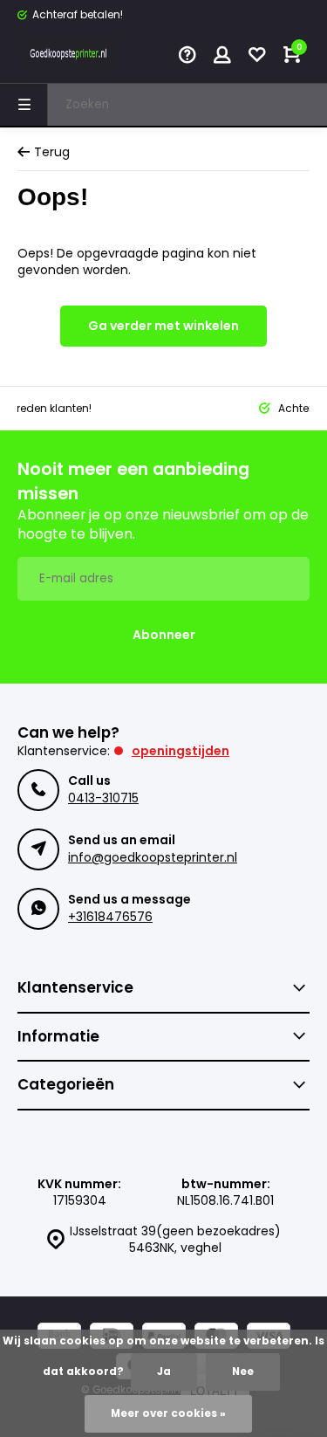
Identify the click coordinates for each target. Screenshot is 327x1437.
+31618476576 (110, 916)
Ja (164, 1372)
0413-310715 (103, 798)
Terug (52, 152)
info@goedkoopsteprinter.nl (152, 857)
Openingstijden (180, 751)
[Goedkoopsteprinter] (69, 57)
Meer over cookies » (168, 1413)
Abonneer (164, 634)
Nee (243, 1372)
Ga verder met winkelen (163, 325)
